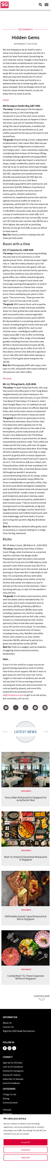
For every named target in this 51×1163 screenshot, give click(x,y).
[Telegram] (35, 707)
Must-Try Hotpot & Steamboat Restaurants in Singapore (25, 858)
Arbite (6, 100)
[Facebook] (6, 707)
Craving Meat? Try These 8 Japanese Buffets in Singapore (25, 977)
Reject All (25, 1157)
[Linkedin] (45, 707)
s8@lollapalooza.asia (13, 695)
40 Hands (7, 378)
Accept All (25, 1142)
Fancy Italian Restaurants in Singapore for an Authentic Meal (25, 799)
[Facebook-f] (5, 1048)
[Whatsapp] (25, 707)
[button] (46, 4)
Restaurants (25, 29)
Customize (25, 1150)
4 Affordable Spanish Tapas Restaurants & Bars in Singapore (25, 918)
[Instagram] (9, 1048)
